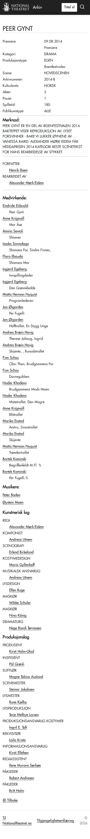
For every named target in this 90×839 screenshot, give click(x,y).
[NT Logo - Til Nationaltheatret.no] (16, 7)
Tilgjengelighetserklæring (55, 820)
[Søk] (82, 7)
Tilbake (12, 800)
